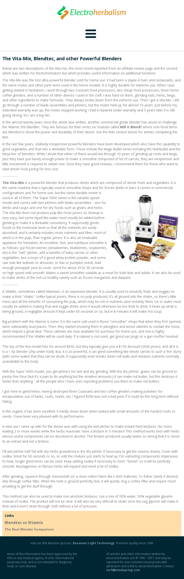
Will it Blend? (131, 127)
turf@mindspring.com (123, 570)
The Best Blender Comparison (29, 529)
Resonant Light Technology (94, 543)
